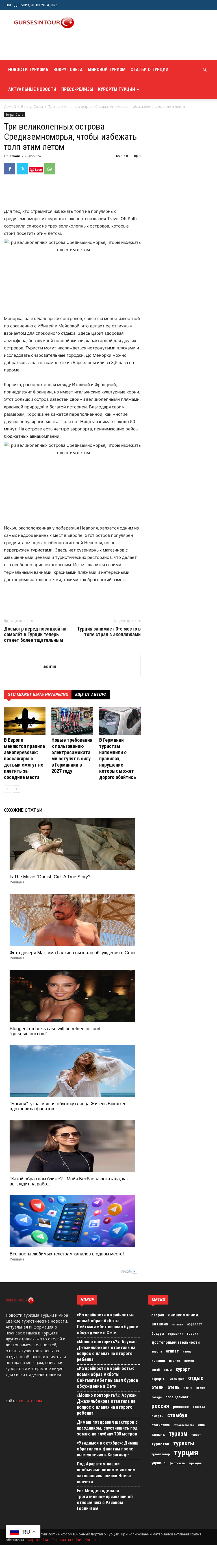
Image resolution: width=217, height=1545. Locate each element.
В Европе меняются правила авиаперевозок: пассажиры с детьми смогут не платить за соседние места (24, 758)
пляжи (200, 1388)
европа (156, 1351)
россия (160, 1406)
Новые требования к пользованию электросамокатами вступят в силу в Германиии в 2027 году (71, 755)
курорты (158, 1379)
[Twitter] (22, 168)
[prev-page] (7, 789)
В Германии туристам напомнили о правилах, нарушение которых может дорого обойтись (117, 758)
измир (187, 1351)
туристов (160, 1443)
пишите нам (30, 1400)
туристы (183, 1443)
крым (168, 1370)
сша (201, 1425)
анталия (159, 1324)
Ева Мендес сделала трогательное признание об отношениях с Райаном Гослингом (105, 1499)
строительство (183, 1425)
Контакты (92, 1539)
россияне (181, 1406)
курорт (183, 1369)
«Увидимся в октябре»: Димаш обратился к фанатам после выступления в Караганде (107, 1449)
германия (175, 1334)
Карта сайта (38, 1539)
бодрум (157, 1333)
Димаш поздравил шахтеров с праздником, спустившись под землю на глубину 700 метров (107, 1428)
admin (14, 156)
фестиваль (177, 1463)
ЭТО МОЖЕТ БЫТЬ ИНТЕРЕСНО (37, 694)
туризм (178, 1434)
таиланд (158, 1434)
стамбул (177, 1415)
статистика (160, 1425)
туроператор (160, 1454)
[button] (204, 70)
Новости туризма (28, 69)
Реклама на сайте (66, 1539)
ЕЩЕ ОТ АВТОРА (91, 694)
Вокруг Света (68, 69)
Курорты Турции (116, 89)
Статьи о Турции (149, 69)
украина (158, 1463)
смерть (157, 1416)
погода (156, 1397)
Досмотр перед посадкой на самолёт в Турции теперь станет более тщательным (35, 634)
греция (192, 1334)
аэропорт (194, 1324)
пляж (188, 1388)
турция (186, 1452)
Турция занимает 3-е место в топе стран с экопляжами (109, 631)
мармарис (177, 1379)
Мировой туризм (106, 69)
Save (38, 169)
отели (157, 1387)
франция (195, 1463)
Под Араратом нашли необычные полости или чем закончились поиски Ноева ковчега (106, 1472)
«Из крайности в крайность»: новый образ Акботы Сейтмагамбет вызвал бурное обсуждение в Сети (107, 1323)
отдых (195, 1378)
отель (174, 1387)
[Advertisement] (72, 47)
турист (196, 1435)
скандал (199, 1407)
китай (155, 1370)
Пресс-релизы (77, 89)
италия (174, 1360)
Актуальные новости (32, 89)
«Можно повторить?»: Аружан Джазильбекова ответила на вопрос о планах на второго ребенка (106, 1350)
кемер (189, 1361)
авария (157, 1315)
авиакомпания (183, 1315)
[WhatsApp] (49, 168)
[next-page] (16, 789)
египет (172, 1351)
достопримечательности (175, 1342)
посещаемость (178, 1397)
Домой (10, 106)
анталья (177, 1324)
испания (158, 1360)
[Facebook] (9, 168)
